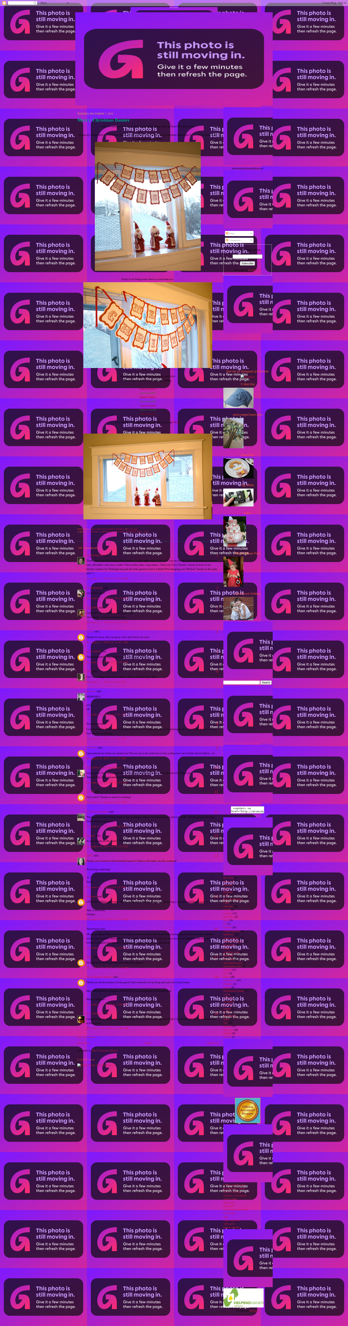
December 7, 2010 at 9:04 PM (106, 681)
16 (216, 929)
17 (216, 957)
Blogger (254, 1310)
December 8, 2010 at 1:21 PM (106, 758)
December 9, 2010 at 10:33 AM (107, 846)
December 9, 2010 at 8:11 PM (106, 887)
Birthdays (228, 892)
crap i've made (230, 1199)
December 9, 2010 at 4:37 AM (106, 802)
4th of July (228, 878)
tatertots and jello (231, 1227)
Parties (226, 977)
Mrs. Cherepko (94, 1013)
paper (226, 973)
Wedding (227, 1033)
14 (216, 855)
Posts (231, 233)
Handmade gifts (230, 938)
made (225, 1216)
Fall (225, 924)
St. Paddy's (228, 1001)
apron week (228, 881)
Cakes (226, 895)
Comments (234, 240)
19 (216, 1013)
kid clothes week (231, 952)
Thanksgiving (229, 1016)
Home (148, 1043)
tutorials (227, 1026)
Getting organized (231, 931)
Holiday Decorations (128, 532)
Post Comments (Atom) (104, 1050)
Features (227, 927)
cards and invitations (233, 899)
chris (89, 671)
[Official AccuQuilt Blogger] (247, 1122)
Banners (93, 532)
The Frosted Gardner (97, 811)
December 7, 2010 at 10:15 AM (107, 598)
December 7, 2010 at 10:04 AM (107, 578)
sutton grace (229, 1224)
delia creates (229, 1202)
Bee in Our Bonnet (232, 1192)
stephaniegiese (94, 555)
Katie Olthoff (93, 651)
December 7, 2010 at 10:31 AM (107, 622)
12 (216, 811)
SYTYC (227, 1012)
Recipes (227, 987)
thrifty (226, 1019)
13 (216, 835)
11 (216, 792)
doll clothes (228, 917)
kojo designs (229, 1213)
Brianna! (91, 691)
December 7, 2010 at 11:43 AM (107, 662)
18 (216, 977)
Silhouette (228, 998)
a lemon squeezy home (234, 1185)
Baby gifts (228, 885)
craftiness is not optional (234, 1195)
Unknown (91, 747)
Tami (89, 956)
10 (216, 767)
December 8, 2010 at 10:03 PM (106, 782)
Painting (227, 970)
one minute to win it (232, 963)
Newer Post (83, 1043)
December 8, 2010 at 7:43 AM (106, 714)
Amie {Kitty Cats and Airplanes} (104, 767)
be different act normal (234, 1188)
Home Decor (229, 945)
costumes (227, 913)
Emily (89, 855)
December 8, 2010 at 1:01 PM (106, 738)
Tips (146, 532)
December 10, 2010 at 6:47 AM (107, 919)
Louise (90, 631)
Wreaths (227, 1037)
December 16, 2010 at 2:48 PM (106, 1004)
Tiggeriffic (92, 607)
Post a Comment (86, 1037)
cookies (227, 909)
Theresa (90, 835)
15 (216, 896)
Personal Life (229, 980)
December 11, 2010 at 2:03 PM (106, 947)
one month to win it (232, 966)
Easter (226, 920)
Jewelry (227, 948)
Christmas (107, 532)
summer (227, 1009)
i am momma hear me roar (235, 1209)
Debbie (90, 791)
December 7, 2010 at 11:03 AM (107, 642)
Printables (228, 984)
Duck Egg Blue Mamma (99, 976)
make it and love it (232, 1220)
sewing (226, 994)
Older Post (212, 1043)
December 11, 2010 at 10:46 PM (107, 967)
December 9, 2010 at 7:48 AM (106, 826)
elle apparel (228, 1206)
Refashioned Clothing (233, 991)
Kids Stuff (228, 955)
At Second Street (174, 7)
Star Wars (228, 1005)
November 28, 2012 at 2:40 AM (107, 1028)
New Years (228, 959)
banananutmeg (94, 587)
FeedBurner (255, 270)
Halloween (228, 934)
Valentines (228, 1030)
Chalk (226, 902)
